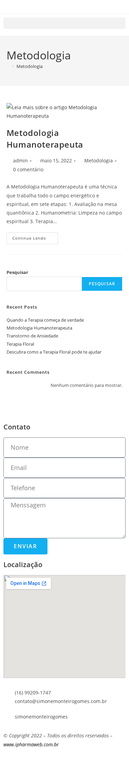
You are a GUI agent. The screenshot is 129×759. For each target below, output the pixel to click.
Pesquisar (17, 272)
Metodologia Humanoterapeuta (45, 138)
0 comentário (28, 169)
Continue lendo (35, 236)
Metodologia (30, 66)
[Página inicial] (8, 66)
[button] (64, 23)
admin (20, 160)
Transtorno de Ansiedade (32, 336)
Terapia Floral (20, 344)
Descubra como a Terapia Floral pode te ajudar (54, 352)
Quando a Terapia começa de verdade (45, 320)
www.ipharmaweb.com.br (31, 744)
